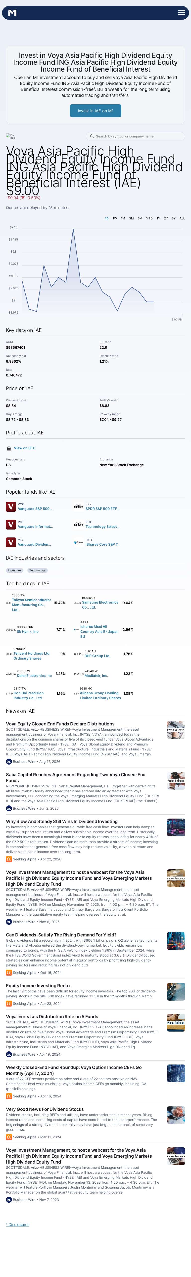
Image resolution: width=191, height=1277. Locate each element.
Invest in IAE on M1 (95, 110)
